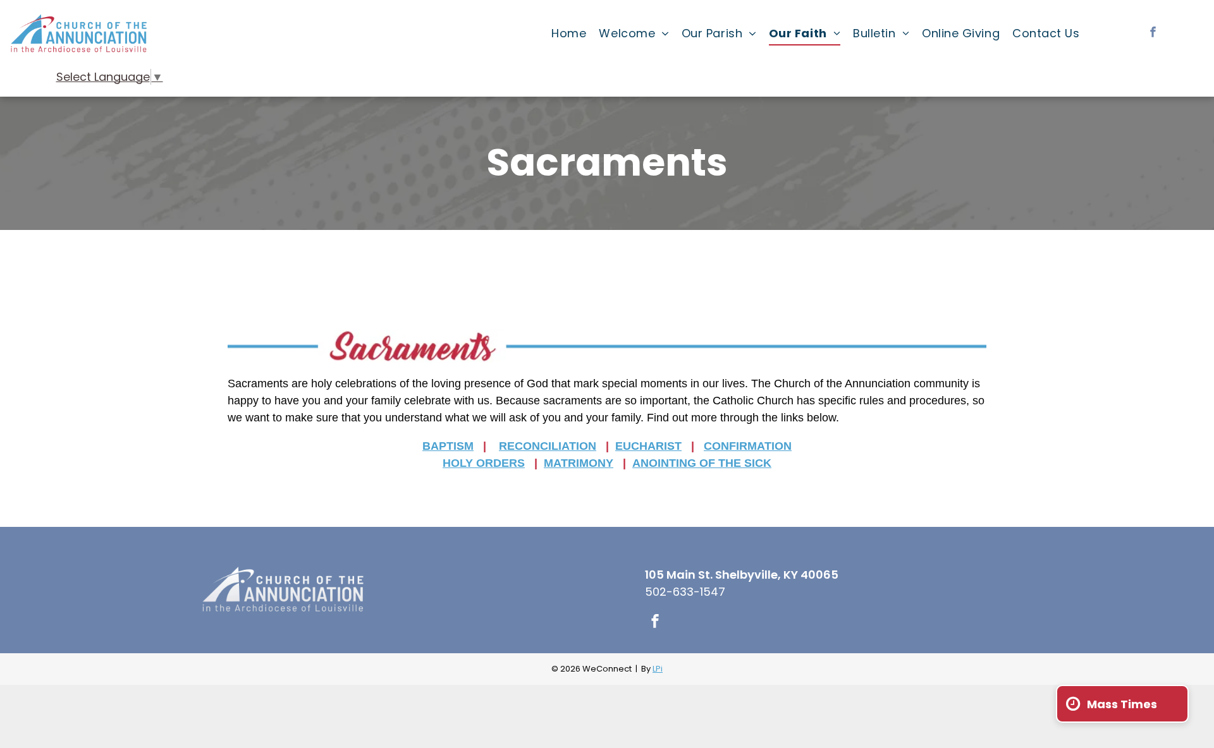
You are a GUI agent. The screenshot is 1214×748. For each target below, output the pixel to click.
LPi (658, 669)
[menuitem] (568, 33)
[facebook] (1153, 33)
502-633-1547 (685, 592)
